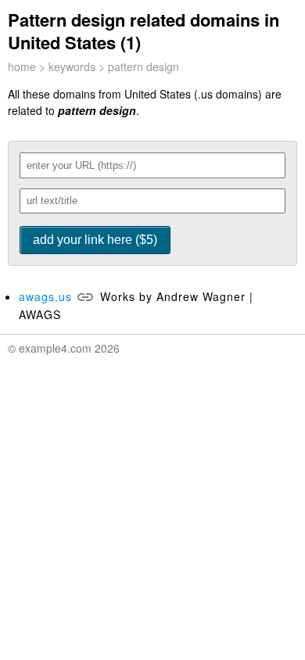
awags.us (45, 296)
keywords (71, 66)
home (22, 66)
